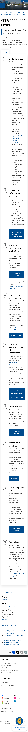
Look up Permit (17, 432)
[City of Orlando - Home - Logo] (12, 5)
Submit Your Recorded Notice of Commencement (17, 394)
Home (2, 12)
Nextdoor (6, 703)
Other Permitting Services (15, 14)
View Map (4, 619)
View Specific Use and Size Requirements (17, 234)
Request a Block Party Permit (11, 644)
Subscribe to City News (7, 685)
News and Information (7, 711)
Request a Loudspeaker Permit (12, 642)
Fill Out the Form (17, 275)
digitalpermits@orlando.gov (9, 606)
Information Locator (6, 708)
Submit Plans (16, 336)
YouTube (6, 698)
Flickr (18, 698)
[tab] (5, 52)
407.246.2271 (5, 599)
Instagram (7, 701)
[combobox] (24, 1)
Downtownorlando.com (7, 689)
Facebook (6, 695)
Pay (14, 479)
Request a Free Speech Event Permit (13, 640)
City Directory (5, 682)
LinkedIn (19, 701)
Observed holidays (6, 672)
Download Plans (17, 530)
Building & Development (12, 12)
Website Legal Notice (5, 721)
